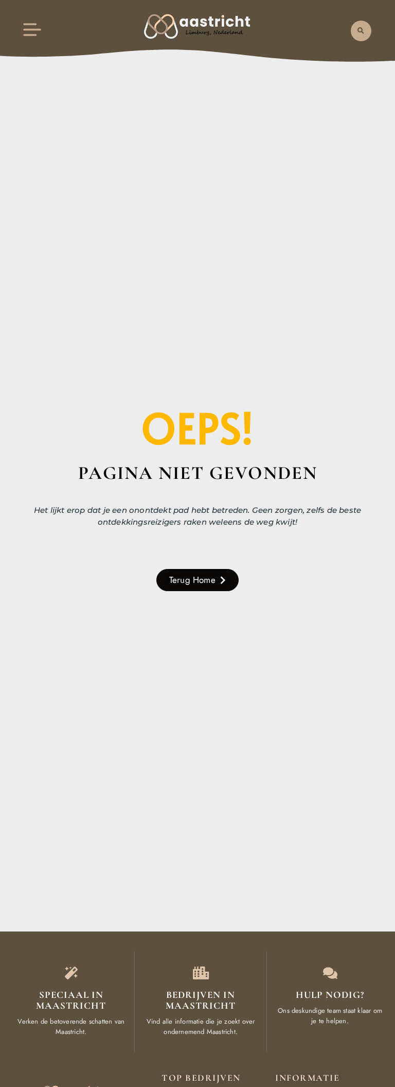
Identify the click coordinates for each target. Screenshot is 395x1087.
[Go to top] (362, 1009)
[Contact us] (330, 973)
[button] (361, 31)
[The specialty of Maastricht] (71, 973)
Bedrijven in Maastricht (201, 1000)
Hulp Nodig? (330, 994)
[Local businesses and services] (200, 973)
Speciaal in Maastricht (71, 1000)
